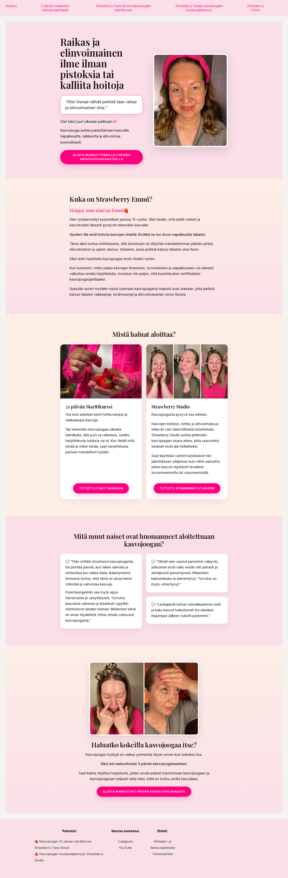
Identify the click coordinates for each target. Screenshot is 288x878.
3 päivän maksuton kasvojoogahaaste (55, 8)
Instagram (125, 841)
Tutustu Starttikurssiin (101, 488)
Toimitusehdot (162, 854)
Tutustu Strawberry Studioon (186, 488)
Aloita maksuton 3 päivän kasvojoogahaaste (144, 791)
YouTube (125, 848)
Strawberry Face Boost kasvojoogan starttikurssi (123, 8)
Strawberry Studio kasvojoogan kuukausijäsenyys (199, 8)
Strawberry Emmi (255, 8)
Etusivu (11, 6)
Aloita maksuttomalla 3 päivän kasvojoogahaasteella (101, 157)
